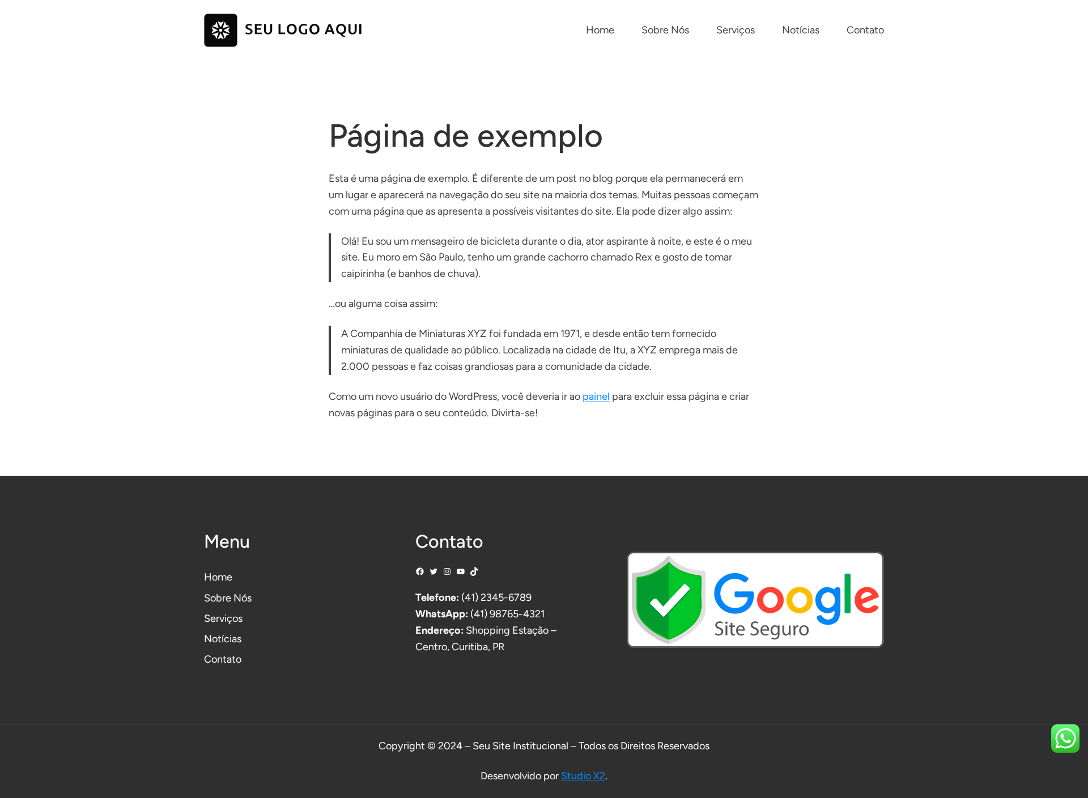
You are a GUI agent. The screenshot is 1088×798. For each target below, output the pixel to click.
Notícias (222, 639)
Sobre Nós (228, 598)
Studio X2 (583, 776)
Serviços (223, 618)
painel (596, 396)
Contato (222, 659)
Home (218, 577)
